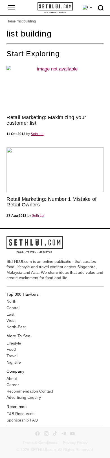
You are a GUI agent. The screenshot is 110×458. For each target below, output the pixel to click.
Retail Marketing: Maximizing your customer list (46, 120)
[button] (11, 8)
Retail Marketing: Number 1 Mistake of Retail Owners (51, 202)
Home (11, 21)
